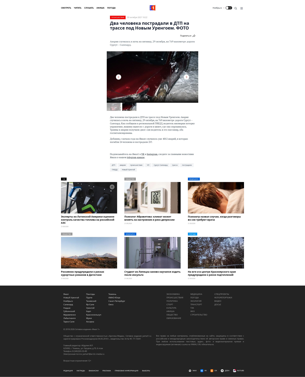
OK (215, 370)
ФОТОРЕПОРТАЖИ (223, 297)
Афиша (100, 8)
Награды (81, 370)
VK (142, 154)
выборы (146, 370)
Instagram (152, 154)
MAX (195, 370)
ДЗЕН (227, 370)
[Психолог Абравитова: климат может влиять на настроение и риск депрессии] (152, 198)
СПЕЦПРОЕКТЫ (221, 294)
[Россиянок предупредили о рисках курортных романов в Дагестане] (89, 253)
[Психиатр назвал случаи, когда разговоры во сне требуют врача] (216, 198)
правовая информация (126, 370)
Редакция (68, 370)
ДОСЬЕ (217, 304)
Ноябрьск (217, 8)
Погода (111, 8)
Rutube (240, 370)
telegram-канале (136, 157)
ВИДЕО (217, 301)
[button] (118, 77)
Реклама (106, 370)
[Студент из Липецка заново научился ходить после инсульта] (152, 253)
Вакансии (94, 370)
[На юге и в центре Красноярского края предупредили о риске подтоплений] (216, 253)
